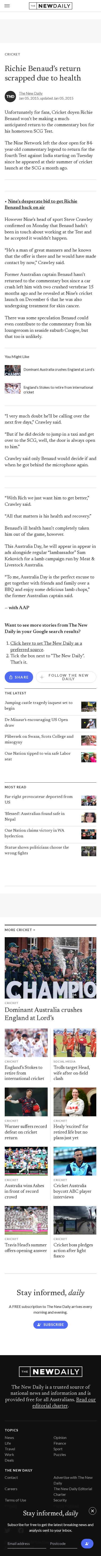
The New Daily (31, 93)
